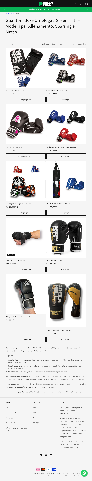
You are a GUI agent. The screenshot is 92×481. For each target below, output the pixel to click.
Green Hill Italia (36, 473)
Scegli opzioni (25, 100)
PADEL (35, 418)
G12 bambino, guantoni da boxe (57, 90)
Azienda (8, 408)
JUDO (35, 408)
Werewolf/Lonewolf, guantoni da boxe (59, 330)
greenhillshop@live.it (73, 408)
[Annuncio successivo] (87, 9)
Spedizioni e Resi (12, 413)
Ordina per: (46, 44)
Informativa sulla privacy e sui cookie (16, 429)
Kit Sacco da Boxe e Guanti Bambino (58, 203)
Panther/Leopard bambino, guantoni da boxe (61, 147)
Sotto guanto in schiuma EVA (15, 260)
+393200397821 (65, 414)
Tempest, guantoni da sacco (15, 90)
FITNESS (36, 423)
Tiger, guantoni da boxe (54, 260)
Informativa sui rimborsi (62, 473)
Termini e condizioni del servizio (58, 476)
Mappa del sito (11, 423)
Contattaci (9, 418)
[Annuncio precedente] (4, 9)
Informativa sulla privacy (79, 473)
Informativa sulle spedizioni (78, 476)
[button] (4, 3)
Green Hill (80, 384)
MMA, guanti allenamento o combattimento (20, 317)
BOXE (35, 413)
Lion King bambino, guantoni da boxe (18, 204)
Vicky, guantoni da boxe (14, 147)
